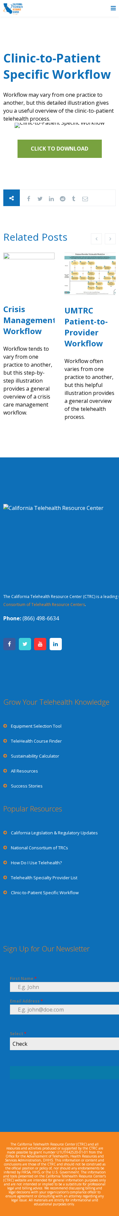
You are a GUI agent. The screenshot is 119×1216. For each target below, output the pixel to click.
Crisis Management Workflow (29, 320)
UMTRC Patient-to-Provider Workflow (86, 327)
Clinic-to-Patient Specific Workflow (57, 66)
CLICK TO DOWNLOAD (59, 148)
